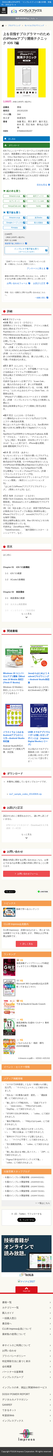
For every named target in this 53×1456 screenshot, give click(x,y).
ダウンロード (14, 145)
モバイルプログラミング (34, 25)
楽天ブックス (38, 196)
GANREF (7, 1405)
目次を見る (42, 185)
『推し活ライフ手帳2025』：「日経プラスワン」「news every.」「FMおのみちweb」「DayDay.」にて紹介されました (26, 1106)
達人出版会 (38, 223)
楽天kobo (38, 218)
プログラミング (14, 25)
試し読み (11, 139)
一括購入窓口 (40, 298)
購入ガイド (8, 1313)
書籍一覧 (7, 1302)
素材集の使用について (14, 1334)
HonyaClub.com (14, 206)
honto (38, 206)
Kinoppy (14, 228)
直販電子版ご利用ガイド (14, 243)
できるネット (9, 1410)
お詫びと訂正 (39, 283)
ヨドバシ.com (38, 201)
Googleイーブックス (14, 223)
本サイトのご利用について (16, 1345)
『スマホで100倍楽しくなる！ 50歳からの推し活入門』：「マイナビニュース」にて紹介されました (26, 1087)
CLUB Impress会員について (17, 1329)
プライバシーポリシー (14, 1356)
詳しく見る (28, 944)
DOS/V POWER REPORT (16, 1394)
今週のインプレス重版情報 (17, 1177)
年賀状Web (8, 1415)
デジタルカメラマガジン (15, 1399)
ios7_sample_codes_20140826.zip (25, 794)
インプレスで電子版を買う (26, 250)
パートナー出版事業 (12, 1372)
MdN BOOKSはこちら (26, 18)
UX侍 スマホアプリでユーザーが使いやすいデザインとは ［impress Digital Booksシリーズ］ (39, 738)
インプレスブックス (12, 1420)
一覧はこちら (44, 1203)
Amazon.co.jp (14, 196)
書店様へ (7, 1323)
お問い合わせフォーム (17, 283)
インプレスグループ (12, 1377)
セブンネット (14, 201)
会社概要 (7, 1366)
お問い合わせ (9, 1350)
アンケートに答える (36, 268)
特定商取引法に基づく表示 (16, 1361)
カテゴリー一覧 (10, 1307)
